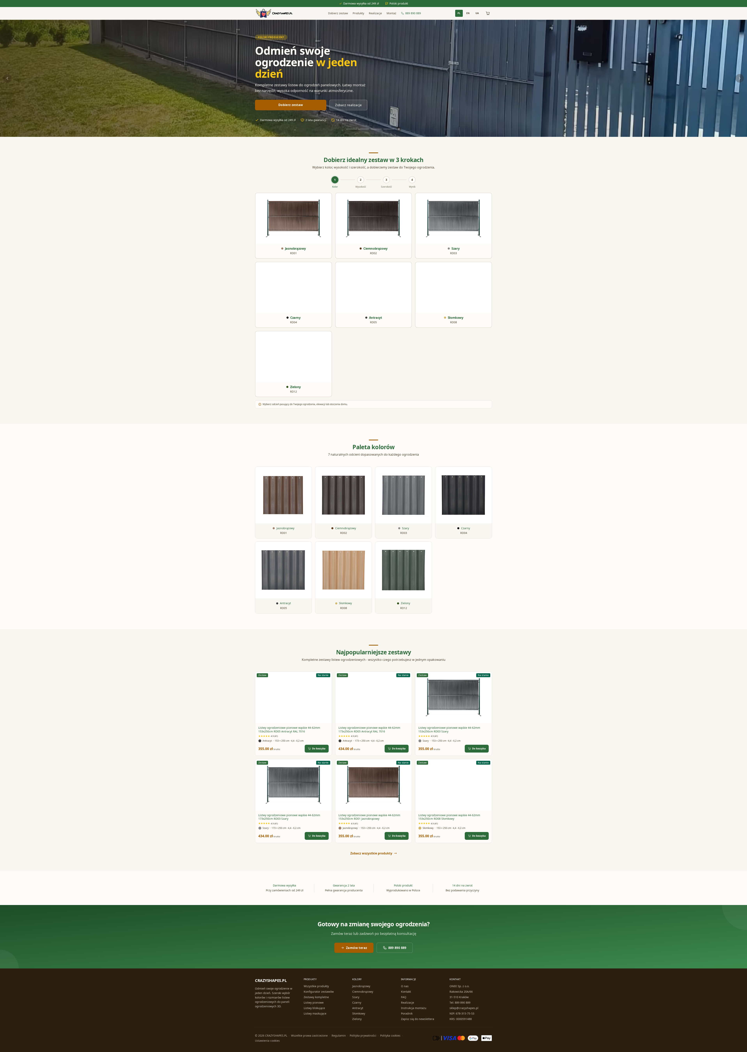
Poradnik (406, 1013)
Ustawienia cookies (267, 1040)
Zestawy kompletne (316, 997)
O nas (405, 986)
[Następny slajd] (739, 78)
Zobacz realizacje (348, 105)
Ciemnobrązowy (362, 991)
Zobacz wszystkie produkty (371, 853)
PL (459, 13)
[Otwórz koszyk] (487, 13)
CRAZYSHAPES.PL (271, 980)
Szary (355, 997)
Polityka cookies (390, 1035)
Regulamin (339, 1035)
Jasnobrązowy (361, 986)
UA (477, 13)
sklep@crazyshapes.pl (464, 1008)
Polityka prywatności (363, 1035)
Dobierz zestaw (338, 13)
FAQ (403, 997)
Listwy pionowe (314, 1002)
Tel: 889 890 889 (460, 1002)
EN (468, 13)
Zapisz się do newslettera (417, 1019)
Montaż (391, 13)
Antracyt (357, 1008)
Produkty (358, 13)
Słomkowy (358, 1013)
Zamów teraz (356, 948)
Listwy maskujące (315, 1013)
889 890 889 (413, 13)
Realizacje (375, 13)
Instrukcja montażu (413, 1008)
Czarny (356, 1002)
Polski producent (271, 37)
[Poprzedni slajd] (7, 78)
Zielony (357, 1019)
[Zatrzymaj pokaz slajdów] (399, 129)
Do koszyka (319, 748)
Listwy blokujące (314, 1008)
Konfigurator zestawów (319, 991)
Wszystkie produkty (316, 986)
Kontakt (406, 991)
